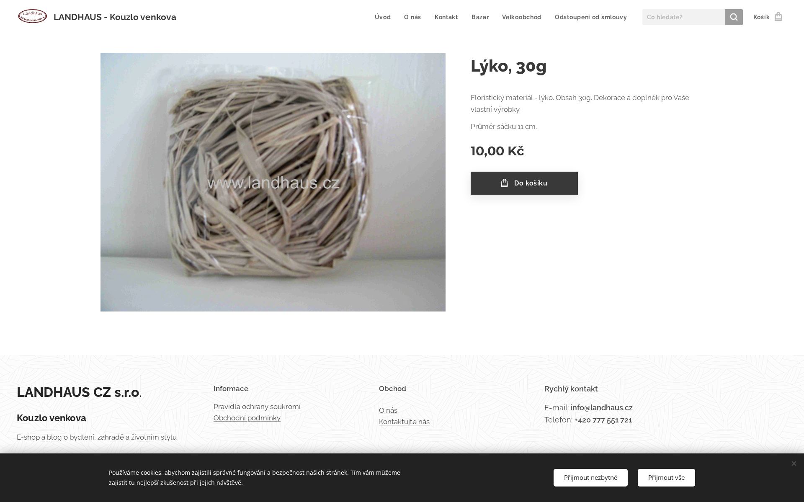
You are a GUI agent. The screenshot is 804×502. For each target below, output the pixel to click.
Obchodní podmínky (247, 418)
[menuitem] (385, 17)
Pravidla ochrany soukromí (257, 406)
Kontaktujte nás (404, 421)
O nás (388, 410)
